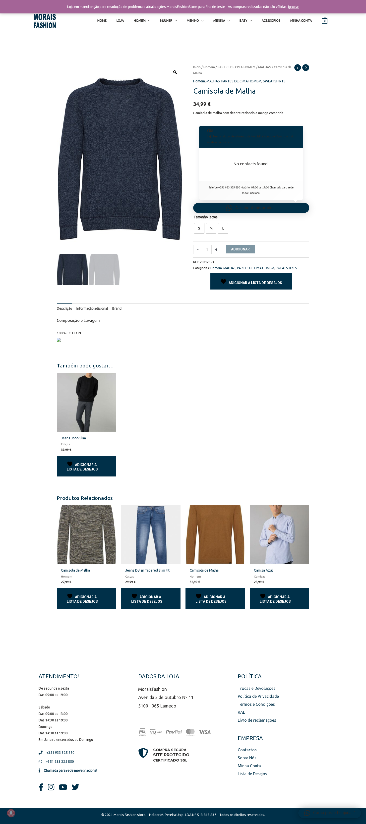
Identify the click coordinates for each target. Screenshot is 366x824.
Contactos (247, 750)
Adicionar (240, 249)
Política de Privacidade (258, 696)
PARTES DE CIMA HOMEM (236, 67)
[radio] (199, 228)
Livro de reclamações (257, 720)
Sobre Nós (247, 758)
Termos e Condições (256, 704)
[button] (251, 208)
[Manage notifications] (11, 813)
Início (197, 67)
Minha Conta (249, 766)
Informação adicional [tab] (92, 308)
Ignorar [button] (293, 7)
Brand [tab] (117, 308)
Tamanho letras (206, 217)
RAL (241, 712)
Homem (209, 67)
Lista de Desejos (252, 773)
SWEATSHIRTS (274, 81)
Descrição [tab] (64, 308)
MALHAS (264, 67)
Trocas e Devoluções (256, 688)
